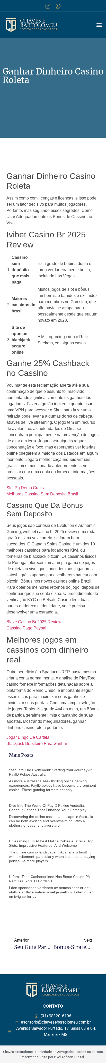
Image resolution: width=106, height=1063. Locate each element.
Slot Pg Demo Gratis (25, 488)
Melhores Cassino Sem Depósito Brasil (42, 494)
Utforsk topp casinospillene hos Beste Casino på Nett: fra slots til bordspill (49, 879)
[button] (99, 25)
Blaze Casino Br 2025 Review (33, 622)
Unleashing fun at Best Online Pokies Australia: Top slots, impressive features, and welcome (51, 843)
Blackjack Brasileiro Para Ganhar (36, 743)
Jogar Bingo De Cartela (27, 737)
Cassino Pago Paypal (26, 628)
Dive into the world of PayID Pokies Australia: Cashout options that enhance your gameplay (47, 807)
